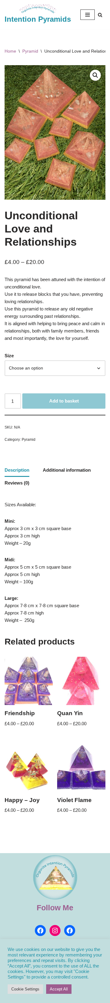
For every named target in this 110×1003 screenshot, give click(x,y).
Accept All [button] (59, 989)
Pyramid (30, 51)
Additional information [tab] (67, 470)
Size (9, 355)
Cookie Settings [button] (25, 989)
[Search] (100, 15)
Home (10, 51)
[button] (95, 75)
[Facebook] (40, 930)
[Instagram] (55, 930)
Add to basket (64, 400)
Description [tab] (17, 470)
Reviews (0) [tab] (17, 482)
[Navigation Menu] (87, 14)
